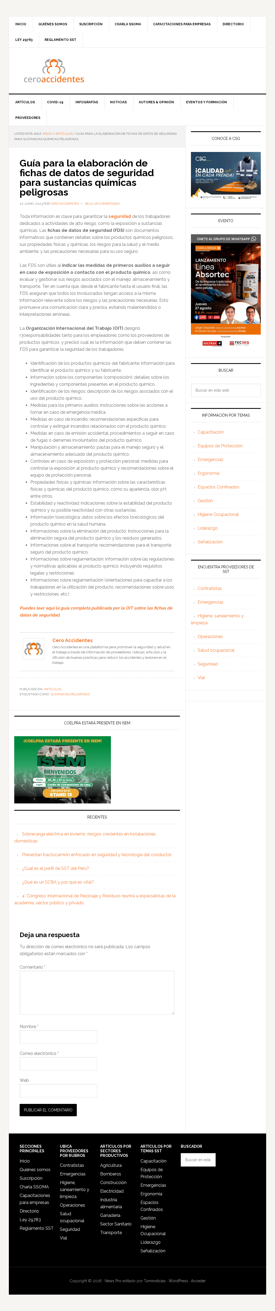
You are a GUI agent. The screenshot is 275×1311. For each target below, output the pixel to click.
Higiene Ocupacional (218, 514)
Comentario (32, 967)
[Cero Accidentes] (33, 657)
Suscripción (31, 1178)
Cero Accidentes (137, 71)
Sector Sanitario (116, 1224)
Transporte (111, 1232)
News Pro (113, 1281)
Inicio (25, 1161)
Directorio (29, 1211)
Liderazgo (208, 528)
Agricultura (111, 1165)
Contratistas (210, 588)
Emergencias (210, 459)
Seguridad (208, 664)
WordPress (178, 1281)
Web (24, 1080)
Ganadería (110, 1215)
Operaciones (210, 636)
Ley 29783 (30, 1219)
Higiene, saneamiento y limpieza (74, 1189)
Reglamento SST (37, 1228)
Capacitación (211, 432)
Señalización (210, 541)
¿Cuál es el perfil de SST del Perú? (55, 868)
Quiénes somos (35, 1169)
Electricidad (112, 1191)
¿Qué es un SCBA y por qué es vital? (58, 882)
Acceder (198, 1281)
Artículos (52, 689)
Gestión (205, 500)
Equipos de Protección (220, 445)
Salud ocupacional (216, 650)
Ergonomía (208, 473)
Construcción (113, 1182)
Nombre (29, 1026)
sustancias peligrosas (70, 694)
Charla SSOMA (34, 1186)
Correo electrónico (39, 1053)
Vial (201, 677)
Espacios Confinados (218, 487)
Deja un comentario (102, 203)
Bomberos (110, 1174)
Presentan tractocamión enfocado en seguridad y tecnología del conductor (97, 854)
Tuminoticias (155, 1281)
